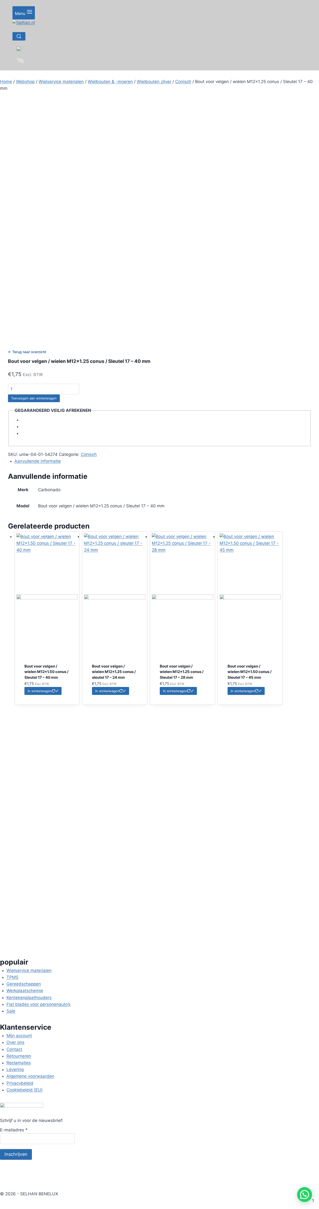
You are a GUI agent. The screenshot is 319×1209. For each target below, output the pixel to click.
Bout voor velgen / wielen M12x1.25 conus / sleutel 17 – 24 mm (114, 672)
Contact (14, 1049)
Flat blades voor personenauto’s (38, 1004)
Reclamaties (18, 1062)
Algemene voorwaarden (30, 1076)
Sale (10, 1011)
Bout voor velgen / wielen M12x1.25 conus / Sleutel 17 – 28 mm (182, 672)
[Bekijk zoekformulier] (18, 36)
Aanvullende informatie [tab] (37, 461)
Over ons (15, 1042)
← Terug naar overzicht (27, 352)
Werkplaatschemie (24, 990)
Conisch (89, 454)
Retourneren (18, 1056)
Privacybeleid (19, 1083)
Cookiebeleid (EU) (24, 1089)
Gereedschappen (23, 983)
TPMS (12, 977)
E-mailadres (14, 1129)
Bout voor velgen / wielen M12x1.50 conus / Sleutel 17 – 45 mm (250, 672)
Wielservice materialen (29, 970)
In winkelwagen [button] (40, 691)
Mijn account (19, 1035)
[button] (304, 1194)
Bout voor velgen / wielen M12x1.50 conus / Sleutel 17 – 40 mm (46, 672)
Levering (15, 1069)
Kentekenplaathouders (29, 997)
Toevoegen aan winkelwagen (34, 398)
